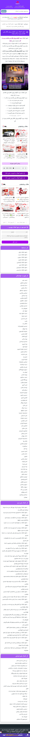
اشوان (25, 456)
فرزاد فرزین (24, 359)
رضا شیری (24, 344)
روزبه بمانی (24, 375)
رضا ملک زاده (24, 469)
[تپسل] (1, 732)
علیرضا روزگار (24, 403)
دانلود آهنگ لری (23, 265)
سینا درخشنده (23, 364)
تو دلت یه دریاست (22, 701)
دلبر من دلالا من (23, 714)
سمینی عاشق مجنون (22, 709)
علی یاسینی (24, 318)
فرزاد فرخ (25, 347)
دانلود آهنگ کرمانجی (22, 262)
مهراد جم (25, 311)
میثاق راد (24, 446)
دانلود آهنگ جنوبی (22, 257)
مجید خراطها (24, 410)
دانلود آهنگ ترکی (23, 252)
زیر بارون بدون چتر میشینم (20, 676)
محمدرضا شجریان (22, 438)
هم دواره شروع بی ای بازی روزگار (19, 673)
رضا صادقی (24, 295)
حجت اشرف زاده (23, 313)
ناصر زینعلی (24, 433)
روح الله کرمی (24, 380)
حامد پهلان (24, 436)
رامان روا (25, 441)
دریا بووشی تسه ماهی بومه (20, 706)
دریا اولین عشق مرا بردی (21, 663)
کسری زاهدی (24, 479)
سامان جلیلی (24, 352)
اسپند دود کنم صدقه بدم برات (19, 683)
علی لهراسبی (24, 400)
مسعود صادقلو (23, 290)
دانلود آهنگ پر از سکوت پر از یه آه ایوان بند (16, 548)
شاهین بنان (24, 426)
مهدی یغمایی (23, 444)
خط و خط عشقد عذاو (22, 681)
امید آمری (24, 385)
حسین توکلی (24, 482)
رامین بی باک (23, 489)
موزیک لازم (24, 678)
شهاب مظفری (23, 301)
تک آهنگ (24, 696)
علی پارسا (24, 464)
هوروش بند (24, 308)
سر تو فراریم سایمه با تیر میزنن (19, 665)
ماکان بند (24, 323)
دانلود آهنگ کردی (22, 260)
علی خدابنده (24, 354)
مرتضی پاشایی (23, 293)
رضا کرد (25, 449)
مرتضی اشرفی (23, 283)
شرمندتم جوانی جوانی (21, 711)
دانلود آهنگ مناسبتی (22, 270)
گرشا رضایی (24, 334)
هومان (25, 497)
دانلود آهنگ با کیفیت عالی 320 (14, 173)
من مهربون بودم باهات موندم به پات (17, 691)
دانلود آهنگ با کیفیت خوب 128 (14, 178)
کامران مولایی (23, 298)
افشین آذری (24, 398)
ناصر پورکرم (24, 492)
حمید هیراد (24, 316)
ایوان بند (25, 372)
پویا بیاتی (24, 339)
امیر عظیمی (24, 421)
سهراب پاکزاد (24, 487)
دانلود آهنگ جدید (19, 6)
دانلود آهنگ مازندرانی (21, 267)
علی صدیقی (24, 415)
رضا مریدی (24, 466)
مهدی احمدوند (23, 392)
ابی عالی (25, 405)
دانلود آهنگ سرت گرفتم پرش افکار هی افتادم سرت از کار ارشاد (14, 33)
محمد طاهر (24, 474)
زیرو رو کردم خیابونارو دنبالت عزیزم (18, 704)
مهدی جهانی (24, 382)
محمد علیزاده (24, 418)
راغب (26, 321)
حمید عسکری (23, 377)
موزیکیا (25, 699)
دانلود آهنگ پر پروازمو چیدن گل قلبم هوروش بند (15, 614)
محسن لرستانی (23, 341)
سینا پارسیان (23, 285)
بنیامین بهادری (23, 495)
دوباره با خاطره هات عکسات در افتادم (18, 668)
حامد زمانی (24, 454)
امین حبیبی (24, 451)
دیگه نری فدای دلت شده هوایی (19, 694)
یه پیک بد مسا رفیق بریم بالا (20, 671)
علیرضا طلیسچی (23, 331)
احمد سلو (24, 280)
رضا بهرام (25, 329)
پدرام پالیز (24, 390)
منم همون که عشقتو (22, 719)
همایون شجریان (23, 431)
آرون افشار (24, 336)
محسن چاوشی (23, 306)
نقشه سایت (9, 6)
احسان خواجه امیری (22, 349)
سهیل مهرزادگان (23, 369)
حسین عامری (24, 395)
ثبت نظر (15, 242)
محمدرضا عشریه (23, 413)
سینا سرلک (24, 408)
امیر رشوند (24, 461)
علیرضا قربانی (23, 423)
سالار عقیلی (24, 288)
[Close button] (29, 732)
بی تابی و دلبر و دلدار (22, 660)
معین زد (25, 357)
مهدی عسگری (23, 477)
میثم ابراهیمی (23, 303)
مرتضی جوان (24, 472)
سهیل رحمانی (23, 484)
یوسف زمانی (24, 387)
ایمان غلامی (24, 459)
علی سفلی (24, 428)
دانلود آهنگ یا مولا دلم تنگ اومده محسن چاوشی (15, 597)
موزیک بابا (24, 717)
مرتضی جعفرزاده (23, 362)
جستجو (4, 11)
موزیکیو (26, 24)
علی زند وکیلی (23, 367)
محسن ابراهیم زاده (22, 326)
